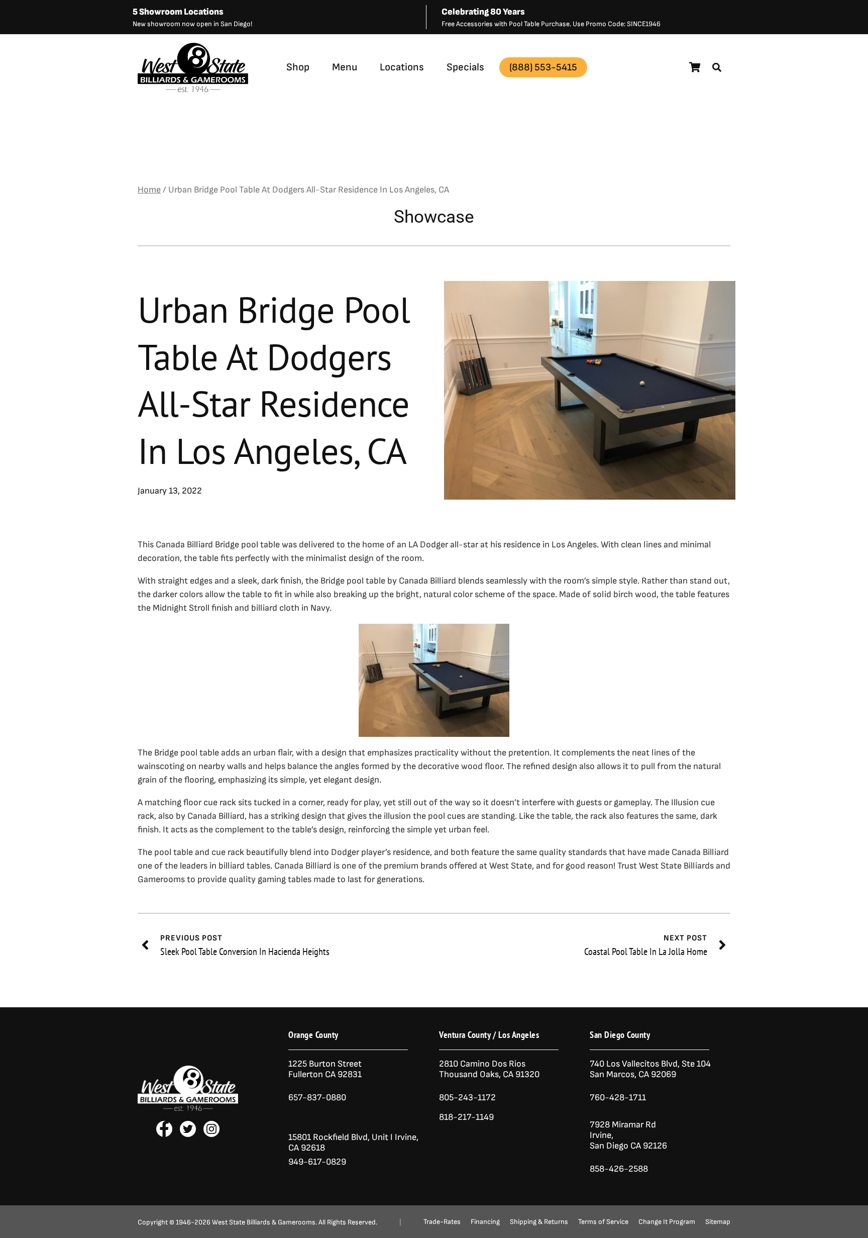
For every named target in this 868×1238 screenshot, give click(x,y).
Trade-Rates (442, 1221)
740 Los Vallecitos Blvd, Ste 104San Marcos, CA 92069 (650, 1069)
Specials (465, 67)
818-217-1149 (466, 1117)
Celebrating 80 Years (483, 12)
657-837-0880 (317, 1097)
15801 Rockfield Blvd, (329, 1137)
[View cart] (695, 67)
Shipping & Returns (539, 1221)
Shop (297, 67)
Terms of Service (603, 1221)
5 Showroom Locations (178, 12)
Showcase (434, 217)
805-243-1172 (467, 1097)
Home (149, 189)
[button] (716, 67)
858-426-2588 (619, 1169)
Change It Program (666, 1221)
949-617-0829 (317, 1162)
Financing (485, 1221)
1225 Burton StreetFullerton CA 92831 (325, 1069)
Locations (402, 67)
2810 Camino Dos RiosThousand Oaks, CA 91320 (489, 1069)
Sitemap (717, 1221)
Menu (344, 67)
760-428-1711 (619, 1097)
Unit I (381, 1137)
